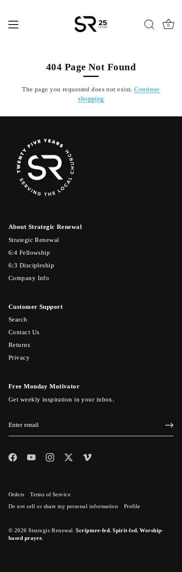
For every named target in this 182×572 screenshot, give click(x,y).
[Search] (149, 25)
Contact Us (23, 332)
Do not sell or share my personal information (63, 506)
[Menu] (13, 24)
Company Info (28, 278)
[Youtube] (31, 456)
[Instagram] (50, 456)
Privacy (19, 357)
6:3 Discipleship (31, 265)
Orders (16, 495)
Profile (132, 506)
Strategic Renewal (33, 239)
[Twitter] (68, 456)
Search (18, 319)
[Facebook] (12, 456)
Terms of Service (50, 495)
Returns (19, 344)
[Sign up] (169, 425)
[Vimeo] (87, 456)
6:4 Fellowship (29, 252)
